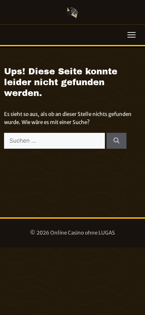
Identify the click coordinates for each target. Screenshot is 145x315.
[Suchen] (116, 141)
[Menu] (131, 34)
